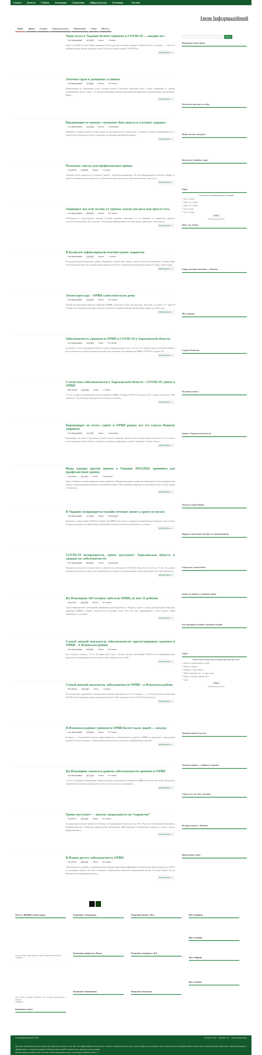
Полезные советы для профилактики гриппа (99, 165)
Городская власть (60, 29)
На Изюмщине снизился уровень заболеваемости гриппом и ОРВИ (115, 771)
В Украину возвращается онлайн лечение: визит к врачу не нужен (115, 511)
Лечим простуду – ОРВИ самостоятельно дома (100, 295)
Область (105, 29)
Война (20, 29)
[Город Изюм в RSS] (131, 1040)
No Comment (112, 83)
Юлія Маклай (72, 390)
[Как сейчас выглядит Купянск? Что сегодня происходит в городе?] (45, 995)
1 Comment (111, 40)
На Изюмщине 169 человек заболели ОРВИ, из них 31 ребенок (112, 598)
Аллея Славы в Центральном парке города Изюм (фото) (38, 955)
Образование (80, 29)
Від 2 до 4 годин (191, 202)
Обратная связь (224, 1038)
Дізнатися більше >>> (91, 1052)
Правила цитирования (239, 1038)
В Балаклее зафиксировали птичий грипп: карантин (105, 252)
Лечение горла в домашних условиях (93, 79)
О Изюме (45, 3)
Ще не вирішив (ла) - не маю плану (199, 673)
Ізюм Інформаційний (75, 40)
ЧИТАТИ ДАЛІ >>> (166, 53)
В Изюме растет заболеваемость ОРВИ (95, 857)
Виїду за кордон (190, 666)
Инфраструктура (98, 3)
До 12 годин (189, 212)
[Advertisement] (214, 482)
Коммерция (61, 3)
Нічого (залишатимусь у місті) (196, 663)
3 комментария (107, 476)
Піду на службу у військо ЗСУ (196, 676)
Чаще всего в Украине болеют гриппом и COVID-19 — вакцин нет (115, 36)
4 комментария (113, 127)
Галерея (43, 29)
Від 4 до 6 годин (191, 206)
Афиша (31, 29)
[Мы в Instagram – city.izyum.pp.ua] (214, 927)
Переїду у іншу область (193, 670)
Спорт (94, 29)
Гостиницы (117, 3)
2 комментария (113, 433)
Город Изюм (72, 170)
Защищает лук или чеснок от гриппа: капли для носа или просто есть (118, 209)
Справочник (78, 3)
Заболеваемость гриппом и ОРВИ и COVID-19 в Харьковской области (118, 338)
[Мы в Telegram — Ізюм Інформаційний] (214, 971)
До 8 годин (188, 209)
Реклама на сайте (210, 1038)
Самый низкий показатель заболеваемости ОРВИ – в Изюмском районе (119, 684)
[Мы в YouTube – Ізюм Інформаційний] (214, 993)
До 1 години (189, 199)
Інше (186, 680)
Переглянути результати (216, 219)
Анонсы (101, 40)
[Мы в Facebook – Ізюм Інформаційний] (214, 948)
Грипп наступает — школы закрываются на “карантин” (108, 814)
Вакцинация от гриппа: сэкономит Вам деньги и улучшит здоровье (116, 122)
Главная (17, 3)
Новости (31, 3)
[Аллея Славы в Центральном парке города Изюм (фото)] (45, 953)
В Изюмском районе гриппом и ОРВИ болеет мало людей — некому (116, 728)
